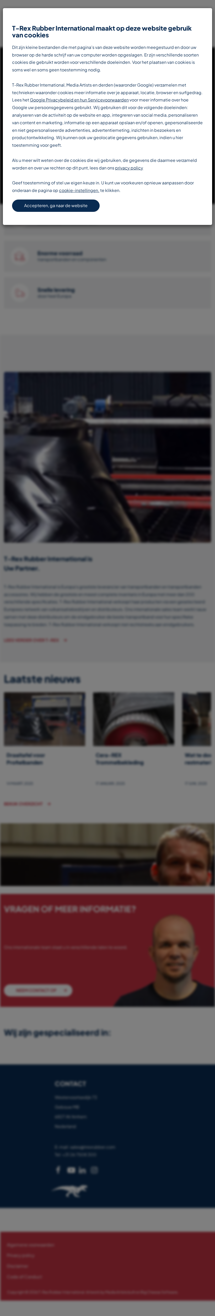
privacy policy (129, 168)
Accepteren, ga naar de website (56, 205)
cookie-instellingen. (79, 190)
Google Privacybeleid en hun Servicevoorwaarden (79, 100)
